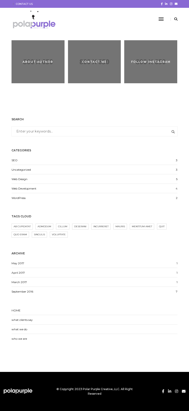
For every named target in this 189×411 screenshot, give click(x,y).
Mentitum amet (142, 226)
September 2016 (22, 291)
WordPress (19, 198)
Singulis (39, 234)
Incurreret (101, 226)
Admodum (44, 226)
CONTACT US (24, 4)
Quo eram (20, 234)
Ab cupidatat (22, 226)
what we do (19, 329)
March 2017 (19, 282)
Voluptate (59, 234)
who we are (19, 338)
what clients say (22, 320)
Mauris (120, 226)
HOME (16, 310)
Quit (162, 226)
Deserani (80, 226)
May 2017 (18, 263)
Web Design (19, 179)
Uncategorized (21, 169)
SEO (15, 160)
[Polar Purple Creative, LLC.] (35, 19)
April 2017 (18, 272)
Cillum (62, 226)
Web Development (24, 188)
